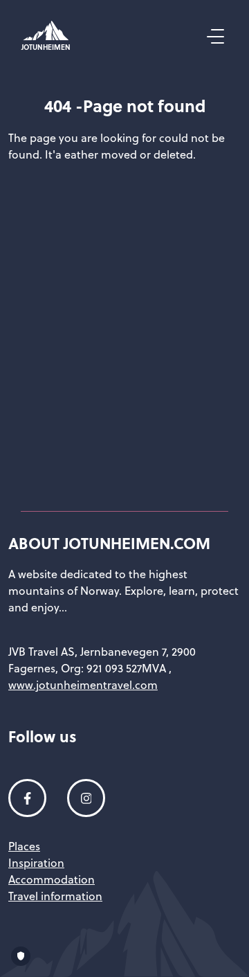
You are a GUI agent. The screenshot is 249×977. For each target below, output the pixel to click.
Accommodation (51, 879)
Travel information (55, 896)
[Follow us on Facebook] (27, 798)
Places (24, 846)
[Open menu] (213, 36)
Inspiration (36, 862)
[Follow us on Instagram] (86, 798)
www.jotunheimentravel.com (83, 684)
